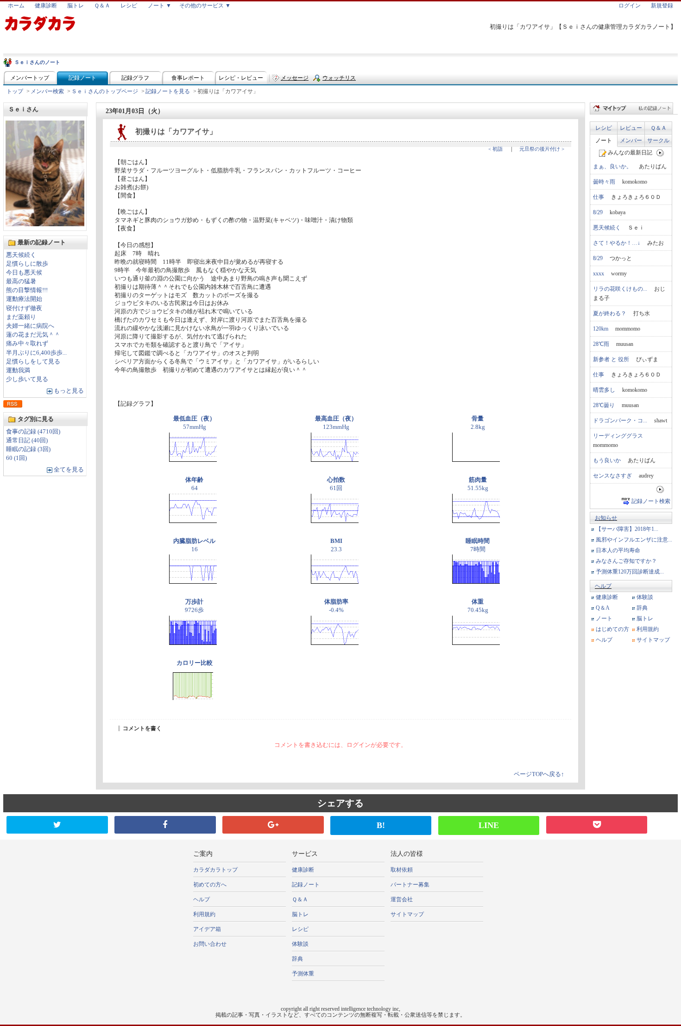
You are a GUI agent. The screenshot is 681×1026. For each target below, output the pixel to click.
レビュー (631, 128)
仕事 (598, 197)
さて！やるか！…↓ (616, 243)
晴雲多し (604, 390)
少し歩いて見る (27, 379)
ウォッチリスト (339, 80)
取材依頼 (402, 870)
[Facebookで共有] (164, 825)
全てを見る (69, 469)
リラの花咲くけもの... (620, 289)
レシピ (128, 5)
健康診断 (46, 5)
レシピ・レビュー (241, 78)
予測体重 (303, 973)
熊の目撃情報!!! (27, 290)
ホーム (16, 5)
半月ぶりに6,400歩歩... (36, 353)
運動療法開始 (24, 299)
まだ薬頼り (21, 317)
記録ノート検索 (650, 501)
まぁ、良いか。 (612, 166)
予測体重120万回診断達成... (630, 571)
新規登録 (662, 5)
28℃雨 (601, 344)
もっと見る (69, 391)
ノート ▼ (159, 5)
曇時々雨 (604, 181)
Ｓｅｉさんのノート (37, 62)
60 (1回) (16, 458)
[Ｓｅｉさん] (45, 224)
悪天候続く (21, 255)
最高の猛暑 (21, 281)
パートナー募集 (410, 884)
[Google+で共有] (272, 825)
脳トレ (75, 5)
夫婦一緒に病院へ (30, 326)
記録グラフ (135, 78)
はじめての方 (612, 629)
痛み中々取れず (27, 343)
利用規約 (648, 629)
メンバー (631, 140)
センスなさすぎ (612, 475)
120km (600, 328)
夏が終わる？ (609, 313)
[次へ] (660, 152)
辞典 (642, 608)
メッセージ (295, 78)
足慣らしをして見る (33, 361)
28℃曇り (604, 405)
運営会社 (402, 899)
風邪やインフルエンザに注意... (634, 539)
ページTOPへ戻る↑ (539, 774)
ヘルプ (603, 586)
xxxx (598, 273)
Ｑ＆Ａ (102, 5)
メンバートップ (29, 78)
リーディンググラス (618, 436)
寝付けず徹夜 (24, 308)
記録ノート (82, 78)
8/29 (598, 212)
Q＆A (603, 608)
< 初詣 (495, 149)
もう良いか (607, 460)
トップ (14, 91)
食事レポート (188, 78)
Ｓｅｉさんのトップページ (104, 91)
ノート (603, 140)
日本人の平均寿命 (618, 550)
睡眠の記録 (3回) (28, 449)
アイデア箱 (207, 929)
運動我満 (18, 370)
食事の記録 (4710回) (33, 431)
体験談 (645, 597)
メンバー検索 (47, 91)
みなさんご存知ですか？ (626, 561)
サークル (658, 140)
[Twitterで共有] (56, 825)
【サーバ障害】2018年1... (627, 529)
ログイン (629, 5)
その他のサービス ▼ (205, 5)
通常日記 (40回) (27, 440)
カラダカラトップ (215, 870)
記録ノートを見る (167, 91)
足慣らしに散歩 (27, 264)
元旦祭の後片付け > (541, 149)
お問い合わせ (210, 944)
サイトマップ (653, 640)
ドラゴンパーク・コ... (620, 420)
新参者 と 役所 (611, 359)
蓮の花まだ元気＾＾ (33, 334)
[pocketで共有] (596, 825)
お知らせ (606, 518)
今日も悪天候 (24, 272)
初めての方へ (210, 884)
